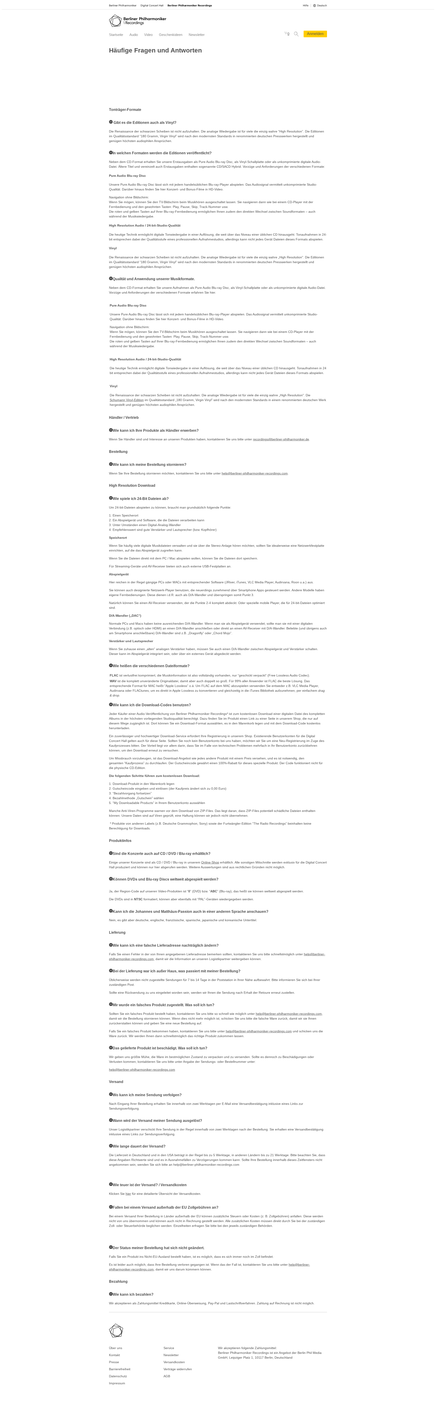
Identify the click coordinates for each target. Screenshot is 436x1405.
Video (148, 35)
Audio (133, 35)
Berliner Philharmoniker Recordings (190, 5)
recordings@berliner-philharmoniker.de (281, 439)
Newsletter (197, 35)
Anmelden (315, 34)
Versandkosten (174, 1362)
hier (128, 1193)
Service (169, 1348)
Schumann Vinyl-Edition (127, 400)
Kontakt (114, 1355)
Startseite (116, 35)
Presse (114, 1362)
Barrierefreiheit (119, 1369)
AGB (167, 1376)
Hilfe (305, 5)
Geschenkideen (170, 35)
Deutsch (322, 5)
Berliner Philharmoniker (122, 5)
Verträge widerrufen (178, 1369)
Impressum (117, 1383)
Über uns (115, 1348)
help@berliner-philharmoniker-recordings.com (255, 473)
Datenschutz (118, 1376)
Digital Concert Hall (152, 5)
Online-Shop (210, 862)
